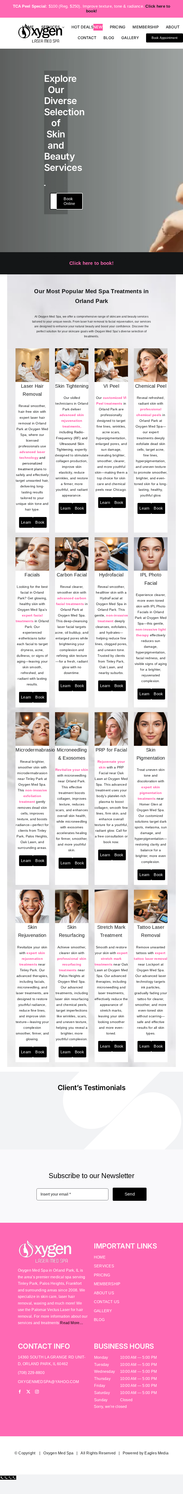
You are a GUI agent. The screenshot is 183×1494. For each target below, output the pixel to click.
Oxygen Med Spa (58, 1453)
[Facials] (32, 539)
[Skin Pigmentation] (150, 714)
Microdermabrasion (36, 749)
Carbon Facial (72, 574)
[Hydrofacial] (111, 539)
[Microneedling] (71, 714)
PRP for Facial (111, 749)
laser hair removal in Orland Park (31, 423)
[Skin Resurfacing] (71, 891)
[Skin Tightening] (71, 350)
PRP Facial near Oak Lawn (109, 773)
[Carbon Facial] (71, 539)
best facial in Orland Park (33, 592)
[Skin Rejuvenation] (32, 891)
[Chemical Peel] (150, 350)
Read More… (71, 1323)
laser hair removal (92, 321)
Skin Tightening (71, 386)
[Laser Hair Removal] (32, 350)
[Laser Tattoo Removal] (150, 891)
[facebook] (20, 1392)
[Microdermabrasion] (32, 714)
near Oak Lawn (111, 964)
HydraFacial (109, 598)
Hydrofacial (111, 574)
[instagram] (37, 1392)
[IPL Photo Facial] (150, 539)
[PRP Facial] (111, 714)
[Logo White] (45, 1241)
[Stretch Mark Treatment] (111, 891)
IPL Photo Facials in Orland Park (150, 612)
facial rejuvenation (120, 321)
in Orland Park (111, 403)
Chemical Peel (150, 386)
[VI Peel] (111, 350)
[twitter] (28, 1392)
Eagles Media (156, 1453)
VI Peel (111, 386)
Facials (32, 574)
